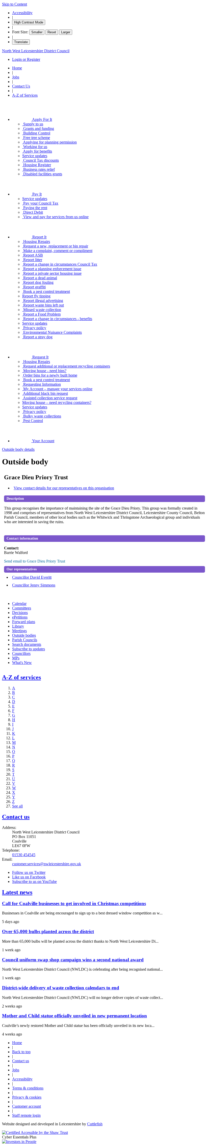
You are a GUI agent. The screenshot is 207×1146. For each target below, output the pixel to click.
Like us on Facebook (29, 877)
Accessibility (22, 13)
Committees (21, 608)
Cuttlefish (94, 1124)
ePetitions (20, 617)
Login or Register (26, 59)
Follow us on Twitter (28, 872)
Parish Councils (24, 640)
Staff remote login (26, 1115)
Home (17, 68)
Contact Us (21, 86)
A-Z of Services (25, 95)
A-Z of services (21, 677)
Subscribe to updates (28, 649)
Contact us (16, 817)
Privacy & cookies (26, 1097)
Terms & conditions (27, 1088)
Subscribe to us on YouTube (34, 881)
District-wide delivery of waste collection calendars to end (60, 987)
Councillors (21, 653)
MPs (15, 658)
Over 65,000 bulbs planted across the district (48, 931)
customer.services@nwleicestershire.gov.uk (46, 864)
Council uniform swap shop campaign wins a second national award (73, 959)
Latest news (17, 892)
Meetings (19, 631)
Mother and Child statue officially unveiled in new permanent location (74, 1015)
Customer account (26, 1106)
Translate (21, 42)
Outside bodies (24, 635)
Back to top (21, 1052)
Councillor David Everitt (31, 577)
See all (17, 806)
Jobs (15, 77)
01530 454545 (23, 855)
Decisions (20, 612)
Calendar (19, 603)
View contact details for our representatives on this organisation (64, 488)
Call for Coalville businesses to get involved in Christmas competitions (74, 903)
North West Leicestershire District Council (35, 51)
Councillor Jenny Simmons (33, 585)
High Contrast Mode (28, 22)
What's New (22, 662)
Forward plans (23, 622)
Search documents (26, 644)
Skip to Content (14, 4)
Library (18, 626)
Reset (51, 32)
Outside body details (18, 449)
